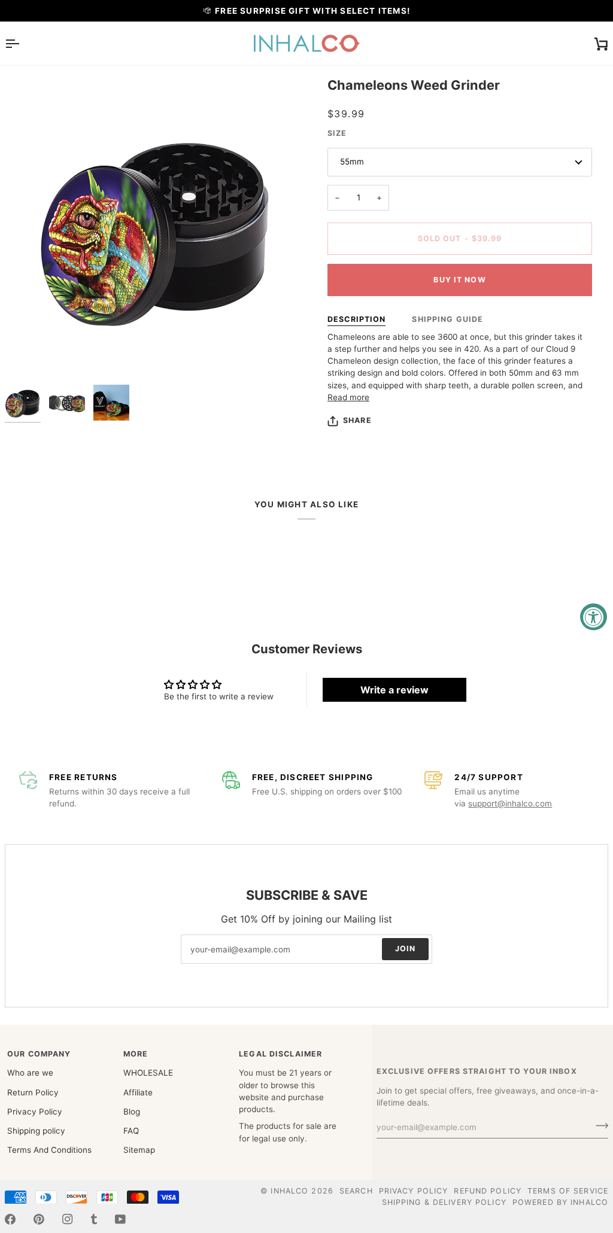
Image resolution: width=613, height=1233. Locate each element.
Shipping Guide (447, 319)
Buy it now (459, 279)
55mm (352, 161)
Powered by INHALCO (560, 1202)
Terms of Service (567, 1190)
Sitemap (139, 1150)
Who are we (30, 1072)
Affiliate (138, 1092)
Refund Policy (487, 1190)
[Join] (598, 1125)
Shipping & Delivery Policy (444, 1202)
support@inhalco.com (510, 803)
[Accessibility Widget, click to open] (593, 616)
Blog (131, 1111)
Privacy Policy (34, 1111)
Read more (348, 397)
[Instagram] (67, 1219)
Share (357, 420)
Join (405, 949)
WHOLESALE (148, 1072)
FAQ (131, 1130)
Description (356, 319)
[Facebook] (10, 1219)
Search (356, 1190)
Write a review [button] (394, 690)
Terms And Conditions (49, 1150)
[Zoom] (27, 356)
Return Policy (33, 1092)
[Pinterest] (39, 1219)
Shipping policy (36, 1130)
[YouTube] (120, 1219)
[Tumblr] (94, 1219)
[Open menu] (23, 43)
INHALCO (289, 1190)
